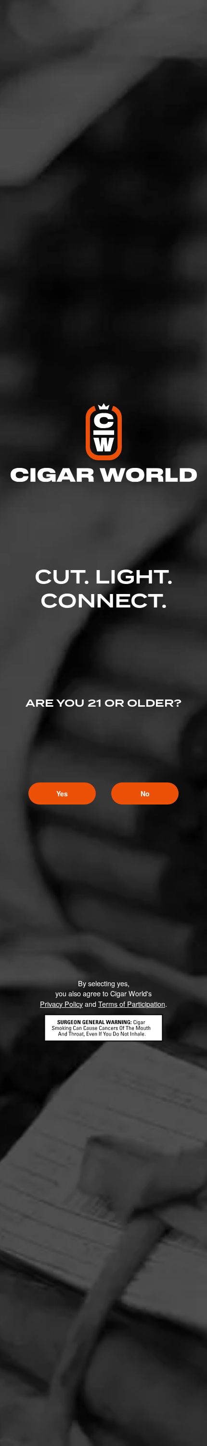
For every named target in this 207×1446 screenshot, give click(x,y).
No (145, 793)
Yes (62, 793)
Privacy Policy (61, 1004)
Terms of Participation (131, 1004)
